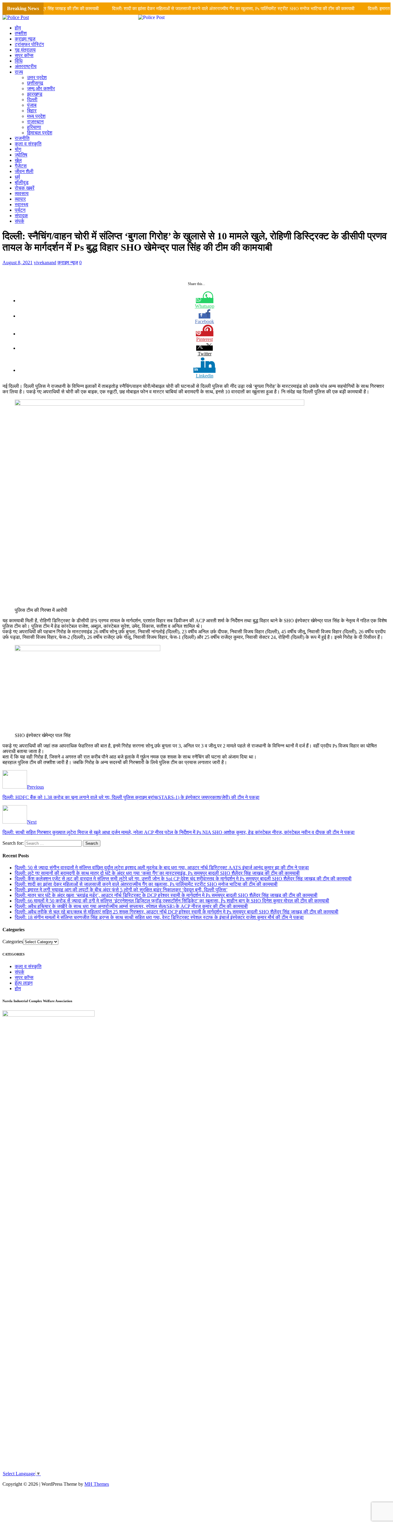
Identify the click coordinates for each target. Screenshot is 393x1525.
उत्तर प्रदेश (37, 77)
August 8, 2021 (17, 262)
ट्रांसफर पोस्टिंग (29, 44)
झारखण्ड (34, 94)
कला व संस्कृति (28, 143)
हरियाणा (34, 127)
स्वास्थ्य (21, 204)
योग (18, 149)
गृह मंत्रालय (25, 49)
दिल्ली (32, 99)
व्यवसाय (22, 193)
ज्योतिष (21, 154)
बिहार (32, 110)
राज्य (19, 72)
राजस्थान (35, 121)
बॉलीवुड (22, 182)
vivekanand (45, 262)
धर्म (17, 177)
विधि (18, 61)
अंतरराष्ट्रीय (26, 66)
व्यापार (20, 199)
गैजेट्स (21, 165)
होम (18, 27)
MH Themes (96, 1484)
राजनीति (22, 138)
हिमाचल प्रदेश (39, 132)
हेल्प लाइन (24, 983)
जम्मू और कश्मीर (41, 88)
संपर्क (19, 221)
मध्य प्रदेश (36, 116)
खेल (18, 160)
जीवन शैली (24, 171)
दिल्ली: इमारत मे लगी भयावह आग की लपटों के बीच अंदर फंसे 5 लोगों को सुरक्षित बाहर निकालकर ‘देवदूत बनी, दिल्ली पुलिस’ (121, 889)
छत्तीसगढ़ (35, 83)
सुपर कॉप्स (24, 55)
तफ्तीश (21, 33)
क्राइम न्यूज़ (25, 38)
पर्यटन (20, 210)
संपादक (21, 215)
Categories (12, 941)
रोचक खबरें (24, 188)
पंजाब (32, 105)
